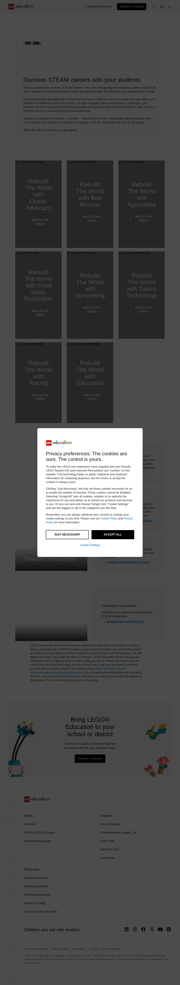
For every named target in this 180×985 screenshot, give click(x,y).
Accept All (113, 534)
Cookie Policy (109, 518)
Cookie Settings (90, 545)
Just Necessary (67, 534)
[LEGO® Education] (59, 443)
